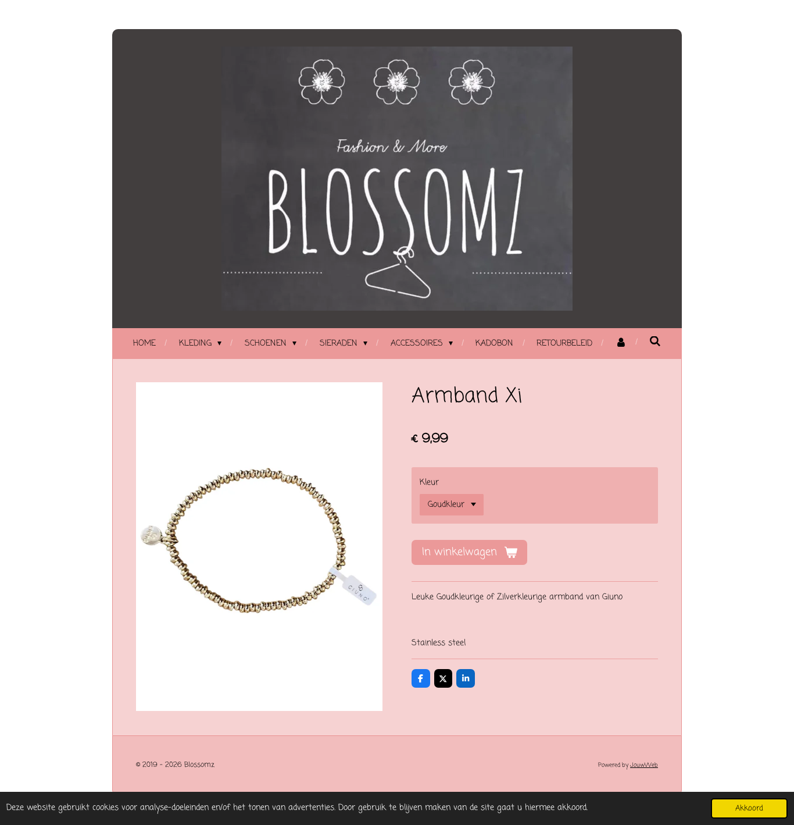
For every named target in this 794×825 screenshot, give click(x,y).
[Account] (621, 343)
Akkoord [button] (749, 808)
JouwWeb (644, 765)
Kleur (429, 482)
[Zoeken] (655, 342)
